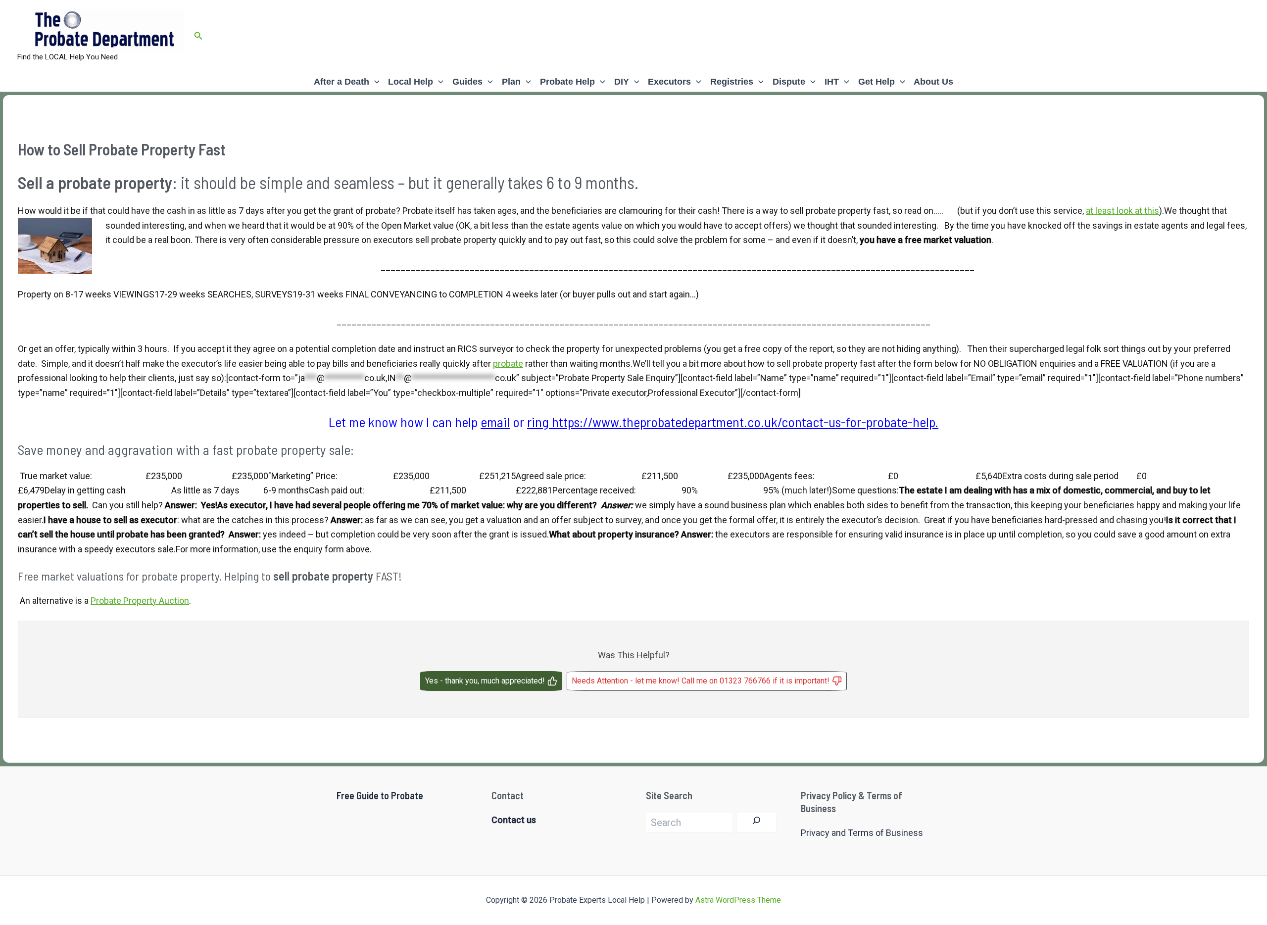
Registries (731, 82)
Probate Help (567, 82)
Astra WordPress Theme (738, 900)
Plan (511, 82)
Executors (669, 82)
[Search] (756, 822)
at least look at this (1122, 210)
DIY (621, 82)
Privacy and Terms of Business (862, 833)
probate (508, 363)
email (495, 421)
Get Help (876, 82)
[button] (198, 36)
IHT (832, 82)
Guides (467, 82)
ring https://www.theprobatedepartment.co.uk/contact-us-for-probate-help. (732, 421)
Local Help (410, 82)
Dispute (789, 82)
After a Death (341, 82)
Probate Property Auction (140, 600)
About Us (933, 82)
